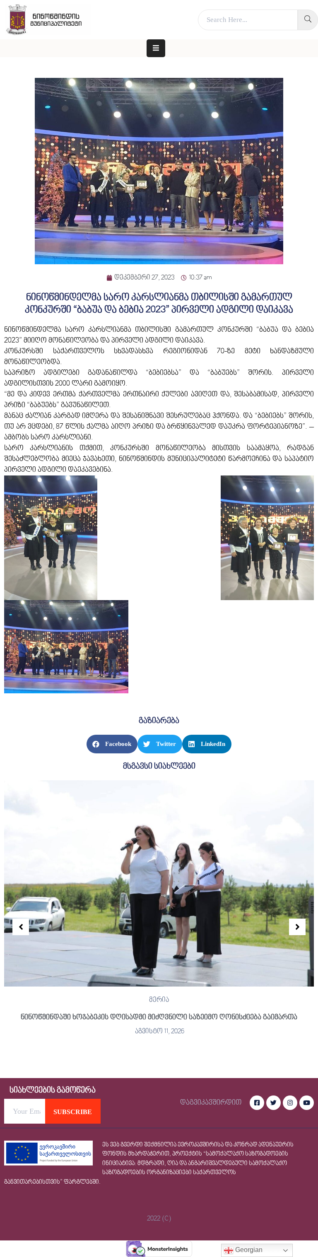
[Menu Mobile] (156, 48)
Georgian (248, 1249)
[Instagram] (290, 1102)
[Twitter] (273, 1102)
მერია (159, 1000)
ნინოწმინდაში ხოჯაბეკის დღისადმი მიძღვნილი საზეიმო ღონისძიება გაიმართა (159, 1017)
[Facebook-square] (257, 1102)
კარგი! (220, 14)
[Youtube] (306, 1102)
